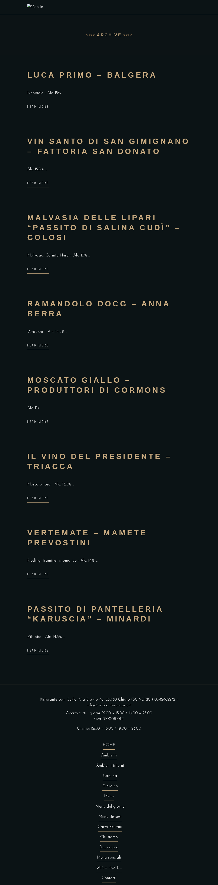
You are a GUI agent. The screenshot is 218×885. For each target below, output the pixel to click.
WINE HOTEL (109, 868)
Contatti (109, 878)
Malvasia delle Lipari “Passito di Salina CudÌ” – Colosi (104, 227)
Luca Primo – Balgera (92, 75)
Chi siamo (109, 837)
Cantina (110, 776)
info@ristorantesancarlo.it (109, 705)
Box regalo (109, 847)
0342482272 (164, 700)
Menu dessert (110, 817)
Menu (109, 796)
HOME (109, 745)
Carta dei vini (110, 827)
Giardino (110, 786)
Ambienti (109, 755)
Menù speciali (109, 858)
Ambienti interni (110, 766)
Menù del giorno (110, 807)
